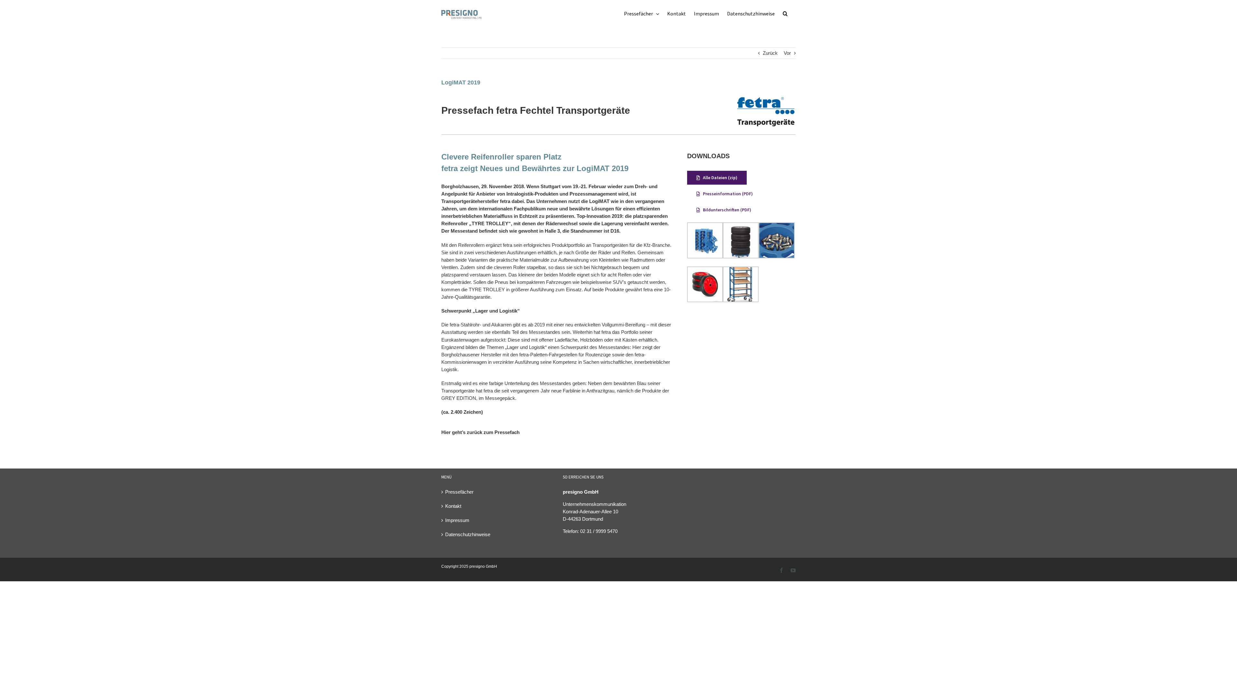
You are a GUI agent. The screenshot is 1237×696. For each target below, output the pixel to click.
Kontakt (453, 506)
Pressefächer (459, 492)
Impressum (457, 520)
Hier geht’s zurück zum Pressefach (480, 432)
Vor (787, 53)
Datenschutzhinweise (467, 534)
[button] (785, 13)
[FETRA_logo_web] (766, 98)
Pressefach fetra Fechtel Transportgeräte (535, 110)
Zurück (770, 53)
